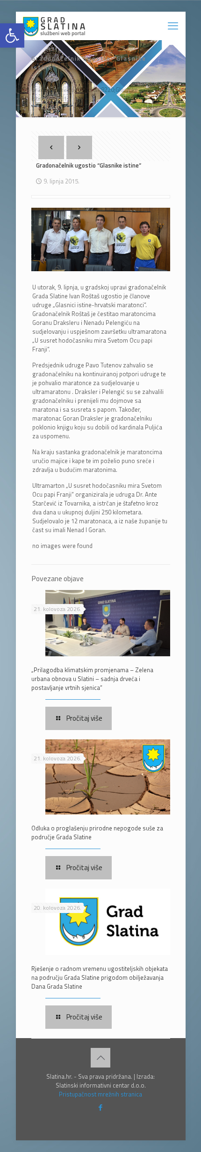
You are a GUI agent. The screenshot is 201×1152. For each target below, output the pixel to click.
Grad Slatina (86, 80)
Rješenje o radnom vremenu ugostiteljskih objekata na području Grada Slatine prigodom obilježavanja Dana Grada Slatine (99, 977)
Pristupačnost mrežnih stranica (100, 1094)
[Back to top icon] (100, 1058)
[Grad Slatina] (54, 25)
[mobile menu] (173, 26)
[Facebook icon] (100, 1107)
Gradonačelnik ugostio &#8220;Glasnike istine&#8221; (84, 94)
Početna (42, 80)
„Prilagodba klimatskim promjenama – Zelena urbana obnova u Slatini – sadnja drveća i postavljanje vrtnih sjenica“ (92, 678)
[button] (12, 35)
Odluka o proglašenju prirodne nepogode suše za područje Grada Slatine (97, 832)
